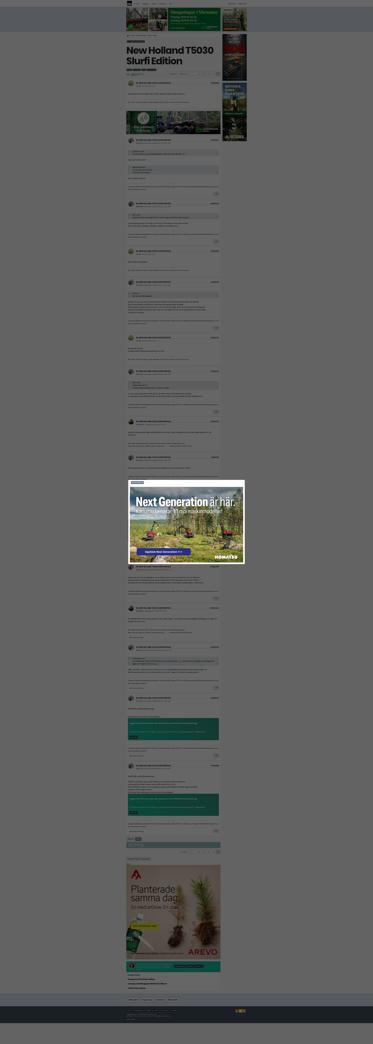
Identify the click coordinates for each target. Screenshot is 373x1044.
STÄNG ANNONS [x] (137, 482)
